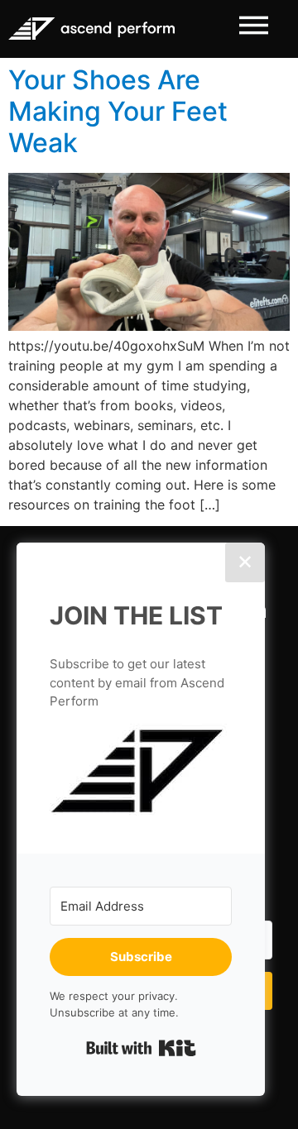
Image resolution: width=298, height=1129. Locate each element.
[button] (141, 772)
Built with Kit (141, 1048)
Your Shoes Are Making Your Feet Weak (118, 112)
